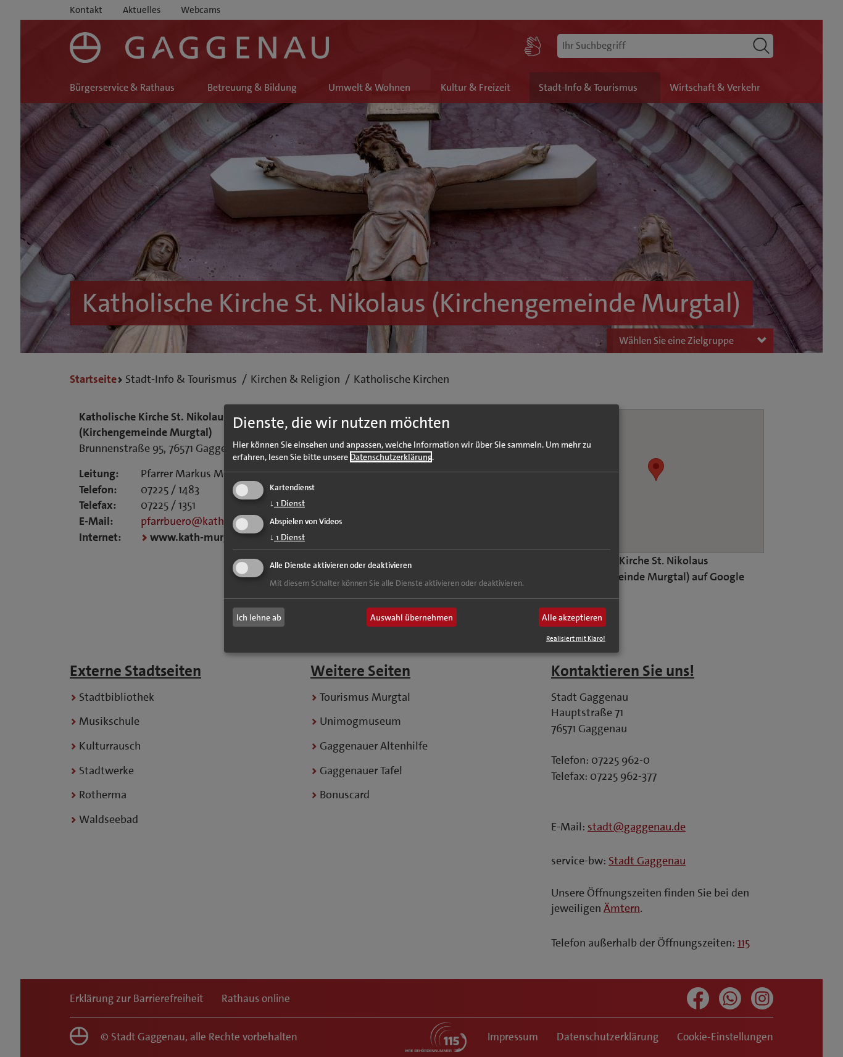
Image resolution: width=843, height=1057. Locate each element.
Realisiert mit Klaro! (575, 638)
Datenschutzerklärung (391, 456)
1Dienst (287, 502)
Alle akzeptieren (572, 617)
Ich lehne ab (258, 617)
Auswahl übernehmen (411, 617)
